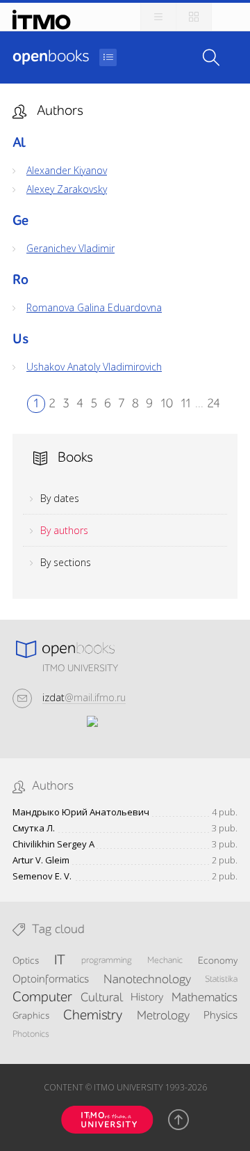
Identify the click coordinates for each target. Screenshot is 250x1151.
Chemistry (92, 1016)
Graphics (30, 1016)
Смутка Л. (33, 828)
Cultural (102, 998)
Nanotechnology (147, 979)
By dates (59, 498)
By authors (64, 530)
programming (106, 960)
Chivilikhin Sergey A (53, 844)
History (147, 997)
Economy (218, 961)
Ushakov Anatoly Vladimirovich (94, 367)
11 (186, 404)
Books (50, 57)
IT (59, 961)
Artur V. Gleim (40, 860)
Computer (42, 998)
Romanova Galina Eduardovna (94, 308)
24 (213, 404)
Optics (25, 961)
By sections (65, 562)
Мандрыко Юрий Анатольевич (80, 812)
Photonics (30, 1034)
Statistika (221, 979)
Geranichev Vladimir (70, 248)
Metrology (163, 1016)
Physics (220, 1015)
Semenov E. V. (42, 876)
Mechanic (165, 960)
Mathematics (205, 998)
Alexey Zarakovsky (66, 189)
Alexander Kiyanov (66, 170)
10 (166, 404)
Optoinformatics (50, 979)
